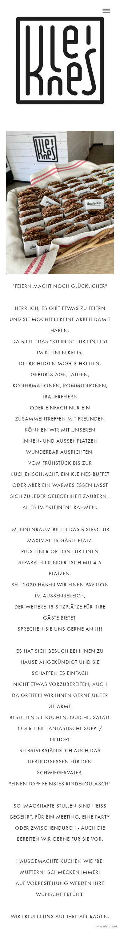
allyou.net (110, 926)
